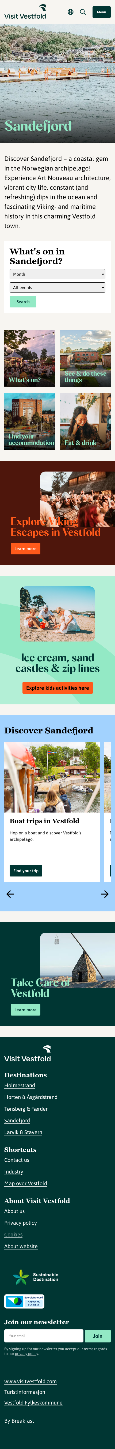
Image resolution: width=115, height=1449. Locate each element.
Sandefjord (17, 1120)
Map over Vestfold (25, 1183)
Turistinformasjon (24, 1392)
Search (23, 301)
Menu (101, 12)
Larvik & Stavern (23, 1132)
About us (14, 1211)
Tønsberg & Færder (26, 1109)
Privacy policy (20, 1223)
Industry (13, 1171)
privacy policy (26, 1353)
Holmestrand (19, 1085)
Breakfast (22, 1421)
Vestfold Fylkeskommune (33, 1402)
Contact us (16, 1160)
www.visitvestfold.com (30, 1381)
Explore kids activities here (57, 688)
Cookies (13, 1234)
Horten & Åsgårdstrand (30, 1097)
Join (97, 1336)
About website (21, 1246)
